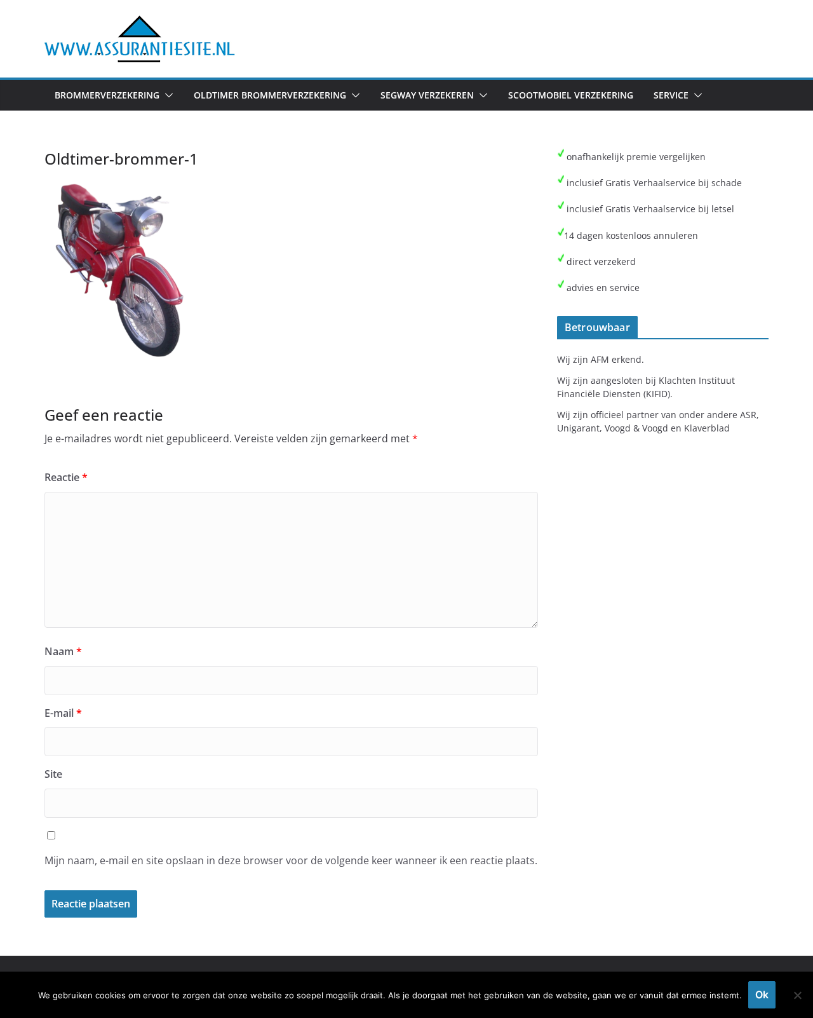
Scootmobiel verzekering (570, 95)
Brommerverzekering (107, 95)
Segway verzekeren (427, 95)
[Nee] (797, 995)
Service (671, 95)
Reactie (66, 477)
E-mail (63, 713)
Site (53, 774)
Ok (762, 994)
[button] (166, 95)
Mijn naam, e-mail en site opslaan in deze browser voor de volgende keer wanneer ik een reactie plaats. (290, 860)
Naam (63, 651)
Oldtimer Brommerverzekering (270, 95)
